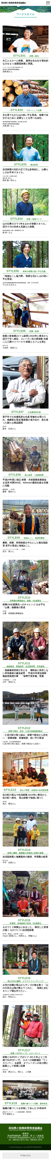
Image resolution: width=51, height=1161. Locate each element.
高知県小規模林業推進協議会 (13, 3)
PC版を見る (25, 1155)
